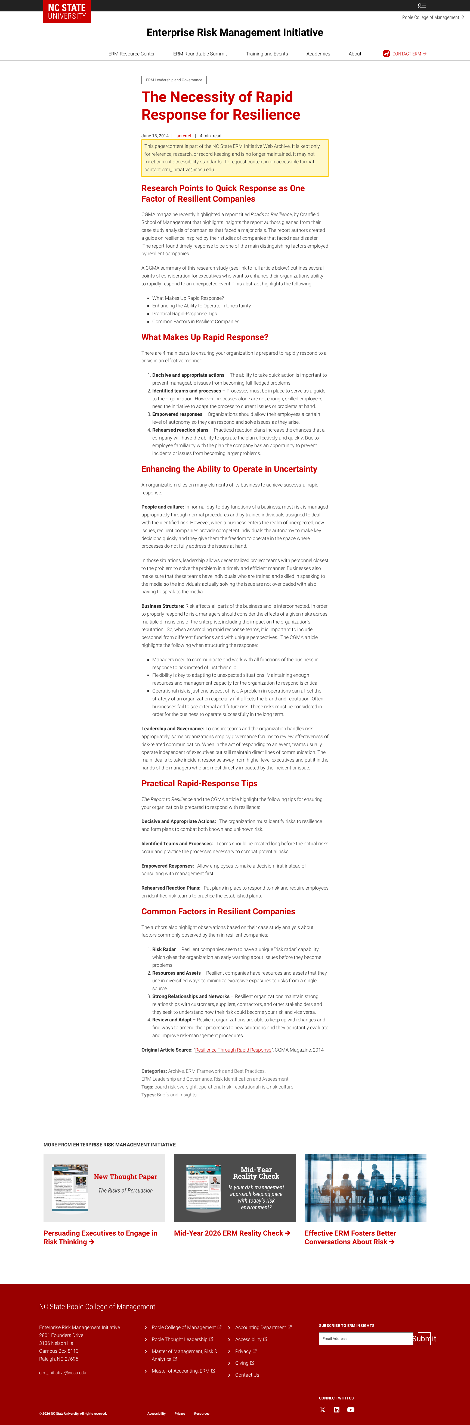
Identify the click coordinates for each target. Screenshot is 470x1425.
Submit (424, 1338)
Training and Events (267, 54)
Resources (201, 1413)
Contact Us (247, 1375)
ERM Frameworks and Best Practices (225, 1071)
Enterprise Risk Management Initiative (235, 32)
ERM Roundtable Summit (200, 54)
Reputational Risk (250, 1087)
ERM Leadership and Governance (176, 1079)
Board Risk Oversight (175, 1087)
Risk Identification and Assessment (251, 1079)
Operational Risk (215, 1087)
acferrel (184, 135)
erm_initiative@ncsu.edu (62, 1372)
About (355, 54)
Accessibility (156, 1413)
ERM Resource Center (132, 54)
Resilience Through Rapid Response (233, 1050)
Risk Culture (281, 1087)
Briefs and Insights (177, 1094)
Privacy (180, 1413)
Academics (318, 54)
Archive (176, 1071)
